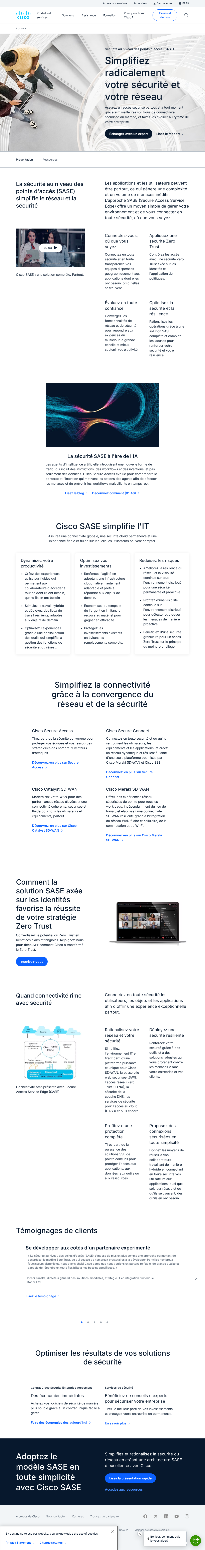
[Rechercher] (186, 15)
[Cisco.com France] (23, 15)
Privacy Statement (18, 1542)
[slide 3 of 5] (94, 1322)
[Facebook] (145, 1516)
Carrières (78, 1516)
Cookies (123, 1529)
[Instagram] (187, 1516)
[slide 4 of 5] (101, 1322)
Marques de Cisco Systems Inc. (152, 1529)
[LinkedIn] (166, 1516)
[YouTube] (177, 1516)
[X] (156, 1516)
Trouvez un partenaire (104, 1516)
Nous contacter (56, 1516)
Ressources (49, 159)
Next (196, 1278)
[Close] (113, 1531)
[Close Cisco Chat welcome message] (139, 1533)
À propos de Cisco (27, 1516)
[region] (59, 1538)
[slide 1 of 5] (81, 1322)
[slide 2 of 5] (88, 1322)
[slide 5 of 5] (107, 1322)
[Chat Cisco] (195, 1540)
